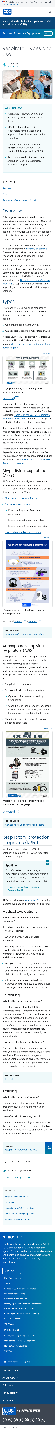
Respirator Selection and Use (17, 1196)
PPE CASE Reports (12, 1318)
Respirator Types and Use (15, 1298)
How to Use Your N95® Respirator (19, 1340)
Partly (18, 1177)
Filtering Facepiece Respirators (17, 1219)
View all (9, 1324)
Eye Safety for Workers (14, 1293)
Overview (7, 188)
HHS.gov (6, 1427)
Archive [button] (7, 1400)
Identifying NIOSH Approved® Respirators (23, 1303)
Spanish (33, 621)
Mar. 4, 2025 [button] (13, 66)
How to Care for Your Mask (16, 1346)
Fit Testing (10, 1079)
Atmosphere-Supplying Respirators (24, 824)
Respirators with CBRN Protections (19, 1208)
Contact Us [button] (9, 1370)
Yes (7, 1177)
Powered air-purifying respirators (23, 532)
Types (5, 194)
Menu (47, 33)
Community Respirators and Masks (19, 1335)
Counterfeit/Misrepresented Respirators (21, 1313)
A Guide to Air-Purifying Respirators (25, 634)
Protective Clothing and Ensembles (20, 1288)
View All (10, 1270)
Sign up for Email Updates (20, 1361)
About (7, 1283)
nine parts (29, 900)
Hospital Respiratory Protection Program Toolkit (23, 889)
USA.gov (17, 1427)
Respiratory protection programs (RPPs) (19, 200)
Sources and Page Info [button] (18, 1161)
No (29, 1177)
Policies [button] (7, 1385)
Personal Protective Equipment (21, 33)
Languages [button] (9, 1392)
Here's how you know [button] (12, 4)
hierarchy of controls (36, 248)
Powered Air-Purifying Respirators (19, 1213)
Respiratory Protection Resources (19, 1308)
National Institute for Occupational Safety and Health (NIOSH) (27, 22)
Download (47, 353)
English (18, 621)
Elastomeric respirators (17, 504)
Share (47, 1161)
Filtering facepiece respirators (21, 498)
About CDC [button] (9, 1377)
